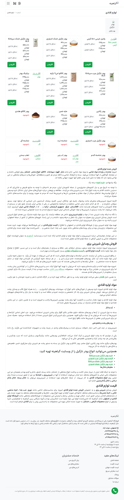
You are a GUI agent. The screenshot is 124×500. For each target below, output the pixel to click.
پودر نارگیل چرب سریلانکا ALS (95, 74)
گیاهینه (18, 13)
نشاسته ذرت (62, 140)
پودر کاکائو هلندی (22, 111)
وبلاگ (116, 475)
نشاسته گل (24, 140)
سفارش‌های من (73, 464)
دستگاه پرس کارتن (57, 269)
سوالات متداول (113, 478)
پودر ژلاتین (100, 111)
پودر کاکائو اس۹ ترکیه (58, 73)
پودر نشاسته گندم (98, 155)
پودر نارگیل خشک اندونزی (56, 38)
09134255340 (111, 431)
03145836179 (111, 437)
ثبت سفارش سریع (112, 471)
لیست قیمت (114, 464)
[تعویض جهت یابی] (8, 3)
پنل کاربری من (74, 460)
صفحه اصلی (114, 460)
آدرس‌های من (74, 467)
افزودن (88, 64)
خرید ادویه (100, 182)
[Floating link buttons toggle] (114, 490)
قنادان (101, 277)
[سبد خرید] (14, 3)
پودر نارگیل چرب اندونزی (95, 140)
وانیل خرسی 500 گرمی (96, 38)
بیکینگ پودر (24, 73)
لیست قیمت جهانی (112, 467)
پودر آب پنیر (62, 155)
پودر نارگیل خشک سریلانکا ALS (18, 40)
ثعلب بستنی (24, 155)
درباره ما (116, 482)
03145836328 (110, 434)
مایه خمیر (63, 111)
